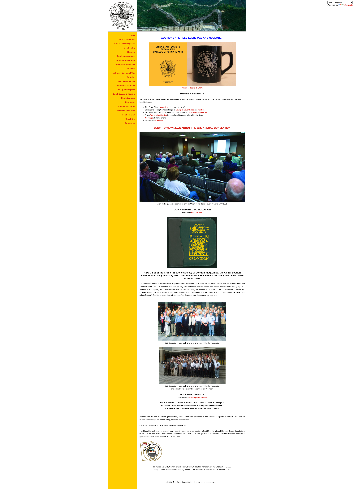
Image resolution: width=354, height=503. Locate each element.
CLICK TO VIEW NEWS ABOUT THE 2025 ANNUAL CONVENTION (192, 128)
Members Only (128, 115)
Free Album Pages (126, 106)
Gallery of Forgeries (126, 89)
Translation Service (126, 81)
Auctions (131, 69)
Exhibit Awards (128, 98)
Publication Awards (126, 56)
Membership (129, 48)
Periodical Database (126, 85)
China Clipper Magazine (124, 44)
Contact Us (130, 123)
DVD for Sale (196, 212)
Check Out (130, 119)
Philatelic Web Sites (126, 111)
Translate (348, 5)
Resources (130, 102)
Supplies (131, 77)
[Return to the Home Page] (122, 30)
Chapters (131, 52)
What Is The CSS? (127, 39)
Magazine (164, 107)
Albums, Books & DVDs (124, 73)
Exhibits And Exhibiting (124, 94)
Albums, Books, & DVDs (192, 88)
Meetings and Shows (198, 397)
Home (132, 35)
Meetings (149, 118)
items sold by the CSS (197, 112)
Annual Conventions (125, 60)
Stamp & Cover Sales (125, 64)
